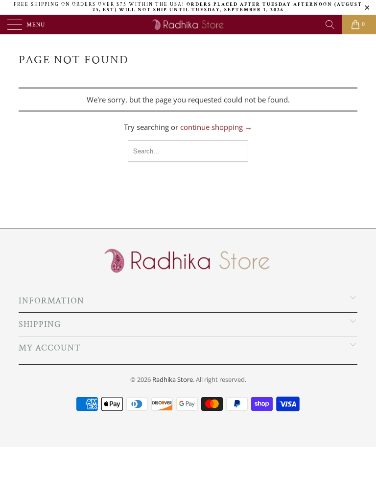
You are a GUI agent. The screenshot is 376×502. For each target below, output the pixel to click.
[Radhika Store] (188, 24)
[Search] (330, 24)
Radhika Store (172, 379)
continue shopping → (216, 127)
